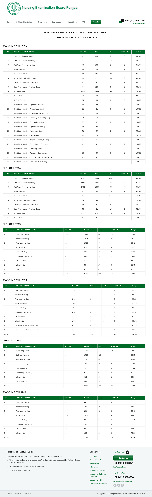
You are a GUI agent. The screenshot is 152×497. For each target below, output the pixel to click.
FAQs (84, 22)
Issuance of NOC (96, 480)
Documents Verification (98, 484)
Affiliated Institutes (24, 22)
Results (96, 22)
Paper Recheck (95, 460)
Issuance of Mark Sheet (98, 470)
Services (41, 22)
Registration (94, 463)
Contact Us (123, 458)
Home (9, 22)
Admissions (94, 467)
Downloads (56, 22)
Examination (94, 456)
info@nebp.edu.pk (139, 23)
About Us (71, 22)
